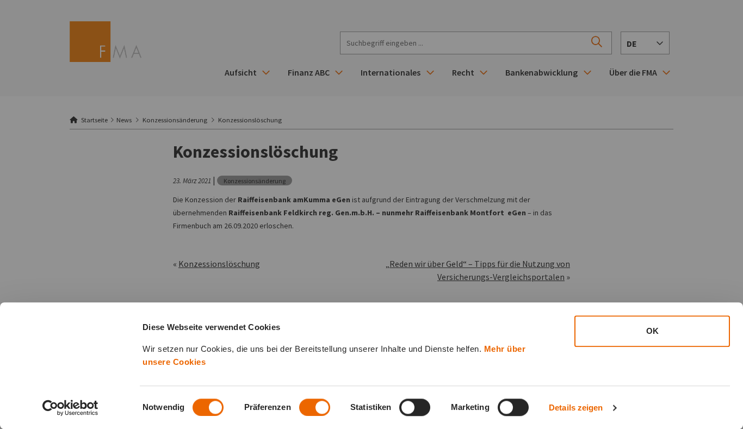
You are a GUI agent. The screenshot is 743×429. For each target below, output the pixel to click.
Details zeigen (576, 407)
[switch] (314, 407)
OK (652, 330)
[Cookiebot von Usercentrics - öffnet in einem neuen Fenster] (70, 408)
